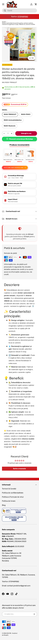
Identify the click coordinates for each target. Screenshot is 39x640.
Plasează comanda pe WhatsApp (21, 139)
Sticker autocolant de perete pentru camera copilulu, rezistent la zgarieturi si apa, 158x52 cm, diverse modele (18, 24)
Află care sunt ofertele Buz (13, 167)
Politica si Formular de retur (13, 497)
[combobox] (19, 10)
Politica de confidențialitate (12, 493)
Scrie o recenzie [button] (19, 469)
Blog (4, 505)
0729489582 (23, 17)
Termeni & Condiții (9, 489)
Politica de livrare (8, 501)
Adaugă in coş (26, 133)
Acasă (4, 21)
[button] (36, 4)
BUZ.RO (9, 633)
